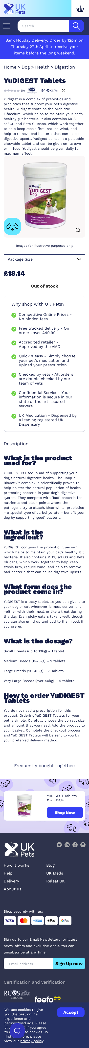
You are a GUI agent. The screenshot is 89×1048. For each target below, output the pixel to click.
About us (12, 889)
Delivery (11, 881)
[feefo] (48, 999)
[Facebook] (74, 844)
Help (8, 873)
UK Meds (54, 873)
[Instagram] (82, 844)
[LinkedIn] (67, 844)
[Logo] (15, 8)
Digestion (65, 67)
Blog (50, 865)
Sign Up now (69, 963)
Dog (26, 67)
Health (42, 67)
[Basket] (80, 8)
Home (10, 67)
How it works (16, 865)
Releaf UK (55, 881)
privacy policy (31, 1041)
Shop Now (65, 812)
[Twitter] (59, 844)
